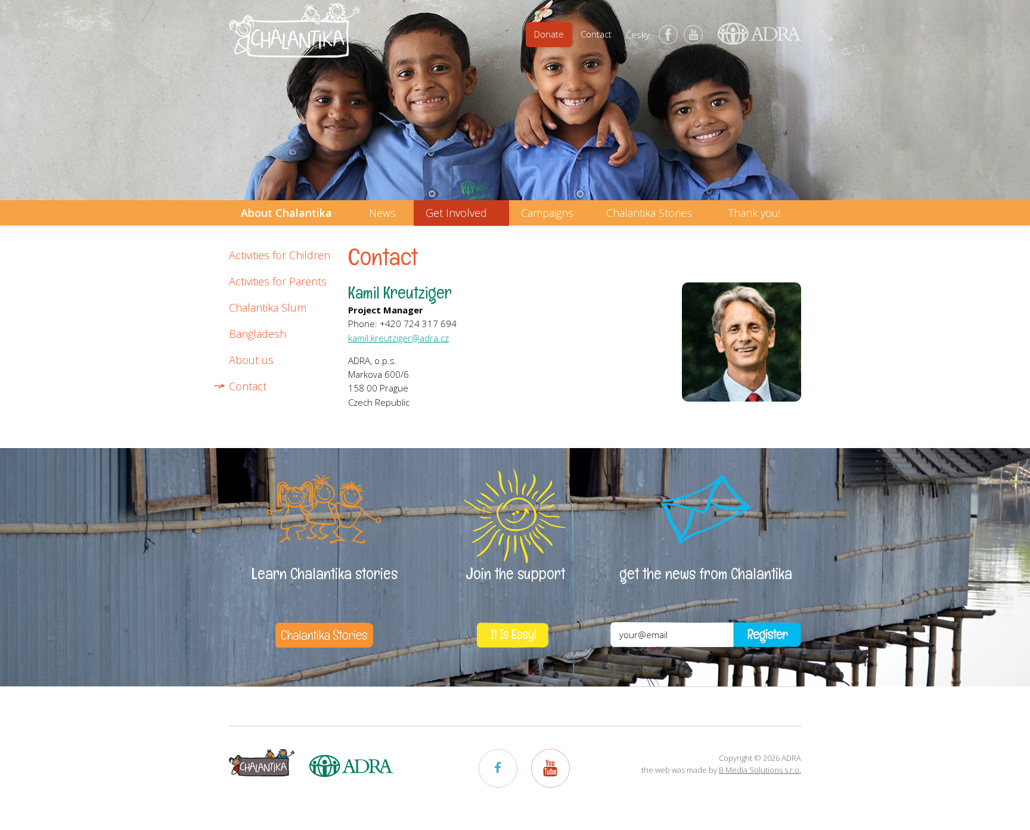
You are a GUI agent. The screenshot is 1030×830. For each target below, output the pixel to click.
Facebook (668, 34)
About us (251, 360)
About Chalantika (286, 213)
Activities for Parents (278, 281)
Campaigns (547, 213)
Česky (638, 35)
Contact (596, 34)
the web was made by (721, 769)
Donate (549, 34)
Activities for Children (279, 255)
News (382, 213)
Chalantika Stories (649, 213)
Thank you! (754, 213)
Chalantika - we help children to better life (294, 38)
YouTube (693, 34)
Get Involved (456, 213)
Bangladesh (257, 334)
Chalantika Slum (267, 307)
